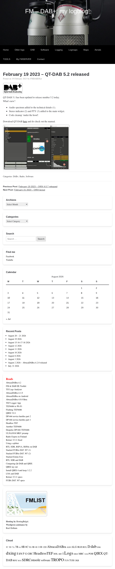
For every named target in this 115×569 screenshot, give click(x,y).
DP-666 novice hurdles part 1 (18, 419)
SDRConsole (31, 559)
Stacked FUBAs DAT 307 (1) (18, 450)
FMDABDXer (36, 78)
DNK (99, 547)
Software (29, 176)
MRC (81, 553)
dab (93, 546)
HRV (60, 554)
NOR (86, 554)
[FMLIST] (26, 514)
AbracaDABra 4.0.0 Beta (16, 399)
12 (38, 298)
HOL (56, 553)
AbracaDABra (56, 546)
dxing (11, 553)
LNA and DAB (12, 473)
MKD (76, 554)
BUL (85, 546)
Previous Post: (30, 186)
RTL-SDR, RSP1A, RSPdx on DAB (21, 446)
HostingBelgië (22, 521)
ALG (74, 547)
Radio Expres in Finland (16, 436)
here (25, 121)
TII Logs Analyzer (14, 389)
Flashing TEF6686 (14, 409)
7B (16, 547)
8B (23, 547)
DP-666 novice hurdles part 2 (18, 416)
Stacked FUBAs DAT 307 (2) (18, 453)
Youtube (9, 259)
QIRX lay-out (12, 466)
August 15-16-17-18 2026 (19, 342)
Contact (40, 59)
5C (7, 547)
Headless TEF (12, 423)
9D (36, 547)
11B (40, 546)
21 (67, 303)
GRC (30, 553)
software (45, 560)
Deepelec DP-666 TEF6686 (17, 429)
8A (20, 547)
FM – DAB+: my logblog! (57, 11)
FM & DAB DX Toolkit (16, 386)
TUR (71, 560)
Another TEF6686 (14, 426)
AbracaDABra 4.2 (13, 382)
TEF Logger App (13, 402)
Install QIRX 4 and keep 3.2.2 (19, 470)
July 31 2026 (13, 365)
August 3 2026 (14, 359)
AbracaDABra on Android (17, 396)
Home (6, 50)
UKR (77, 560)
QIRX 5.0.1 (11, 413)
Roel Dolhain (11, 528)
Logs (68, 553)
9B (33, 547)
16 (97, 298)
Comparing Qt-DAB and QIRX (19, 463)
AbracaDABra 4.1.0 (14, 392)
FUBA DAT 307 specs (15, 480)
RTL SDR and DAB (14, 460)
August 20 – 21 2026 (17, 335)
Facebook (10, 256)
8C (26, 547)
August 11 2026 (15, 349)
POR (90, 553)
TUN (66, 560)
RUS (19, 560)
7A (13, 547)
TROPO (57, 559)
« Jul (8, 319)
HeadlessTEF (43, 553)
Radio (22, 176)
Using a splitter (12, 443)
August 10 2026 (15, 352)
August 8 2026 (14, 355)
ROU (15, 560)
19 (38, 303)
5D (10, 547)
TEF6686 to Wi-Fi (14, 406)
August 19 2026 (15, 339)
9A (30, 547)
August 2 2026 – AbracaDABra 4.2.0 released (27, 362)
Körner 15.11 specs (14, 476)
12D (45, 546)
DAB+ (15, 176)
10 (8, 298)
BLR (79, 546)
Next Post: (24, 190)
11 (23, 298)
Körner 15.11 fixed (14, 439)
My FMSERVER (23, 59)
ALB (69, 547)
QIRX (98, 553)
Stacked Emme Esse (14, 456)
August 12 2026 (15, 345)
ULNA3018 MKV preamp (17, 433)
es (20, 553)
